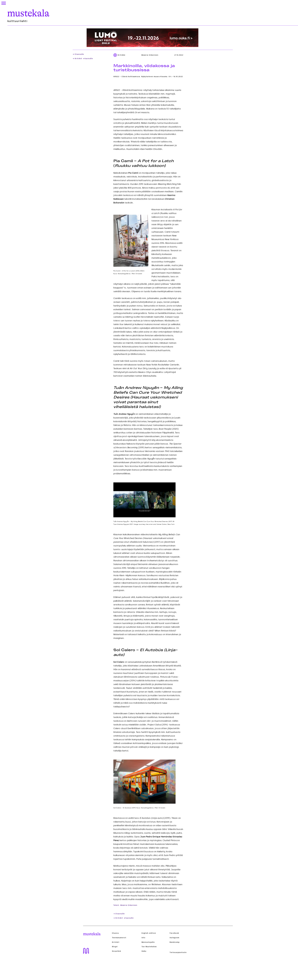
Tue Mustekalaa (149, 947)
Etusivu (115, 933)
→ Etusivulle (78, 54)
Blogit (115, 947)
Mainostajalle (148, 942)
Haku (144, 951)
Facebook (174, 933)
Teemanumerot (119, 938)
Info (143, 938)
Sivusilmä (116, 951)
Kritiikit (115, 942)
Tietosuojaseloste (178, 952)
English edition (149, 933)
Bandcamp (175, 942)
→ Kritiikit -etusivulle (83, 59)
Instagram (174, 938)
